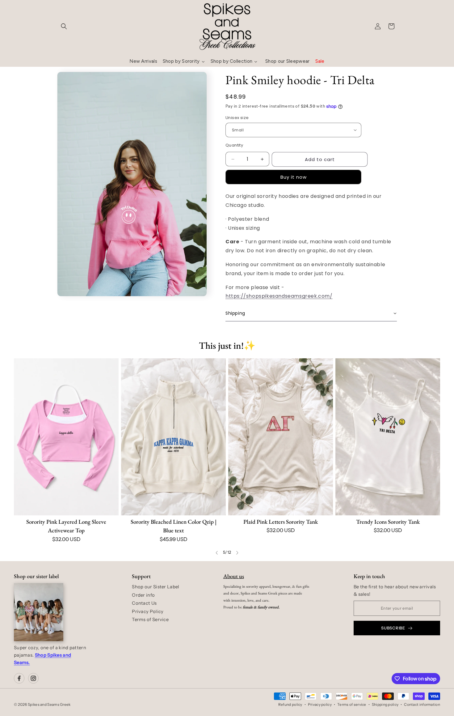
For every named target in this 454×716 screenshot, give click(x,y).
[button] (64, 26)
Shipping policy (385, 704)
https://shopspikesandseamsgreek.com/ (279, 296)
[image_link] (66, 437)
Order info (143, 595)
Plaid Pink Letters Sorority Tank (280, 522)
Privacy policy (320, 704)
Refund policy (290, 704)
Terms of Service (150, 619)
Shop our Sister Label (155, 587)
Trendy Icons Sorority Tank (388, 522)
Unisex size (237, 118)
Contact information (422, 704)
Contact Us (144, 603)
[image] (38, 612)
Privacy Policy (147, 611)
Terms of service (351, 704)
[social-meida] (19, 678)
